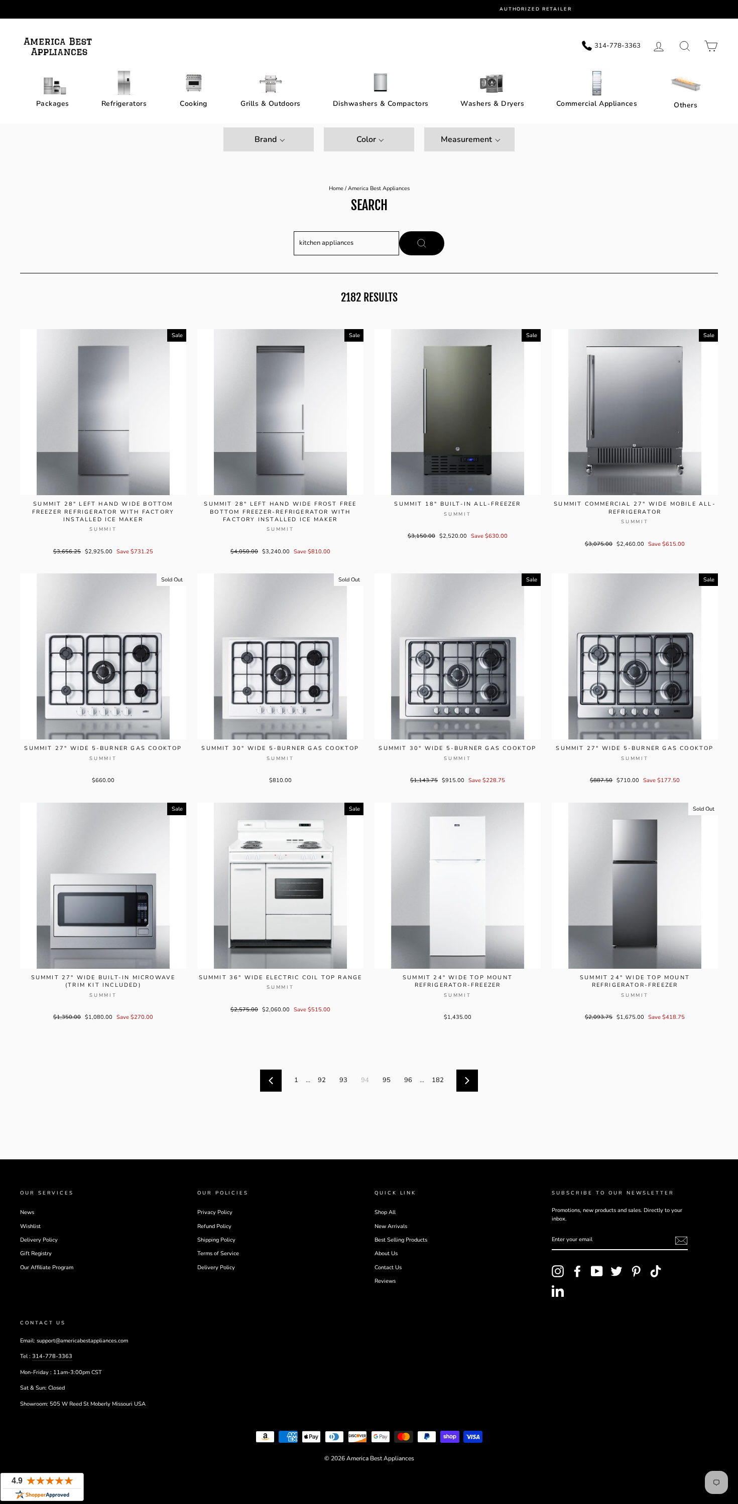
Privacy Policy (214, 1212)
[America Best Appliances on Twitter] (616, 1271)
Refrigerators (124, 103)
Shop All (385, 1212)
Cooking (193, 103)
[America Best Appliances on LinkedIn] (558, 1291)
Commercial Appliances (597, 103)
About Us (386, 1253)
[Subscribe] (681, 1241)
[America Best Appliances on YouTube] (597, 1271)
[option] (376, 9)
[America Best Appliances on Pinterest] (636, 1271)
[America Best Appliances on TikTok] (656, 1271)
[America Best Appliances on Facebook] (577, 1271)
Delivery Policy (39, 1240)
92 (322, 1080)
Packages (52, 103)
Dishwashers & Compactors (381, 103)
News (27, 1212)
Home (336, 188)
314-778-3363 (52, 1356)
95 (387, 1080)
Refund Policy (214, 1226)
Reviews (385, 1281)
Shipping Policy (216, 1240)
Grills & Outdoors (270, 103)
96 (408, 1080)
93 (343, 1080)
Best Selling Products (401, 1240)
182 (438, 1080)
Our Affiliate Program (46, 1267)
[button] (268, 139)
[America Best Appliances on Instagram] (558, 1271)
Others (685, 105)
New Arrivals (391, 1226)
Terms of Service (218, 1253)
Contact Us (388, 1267)
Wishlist (30, 1226)
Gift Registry (36, 1253)
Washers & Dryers (492, 103)
